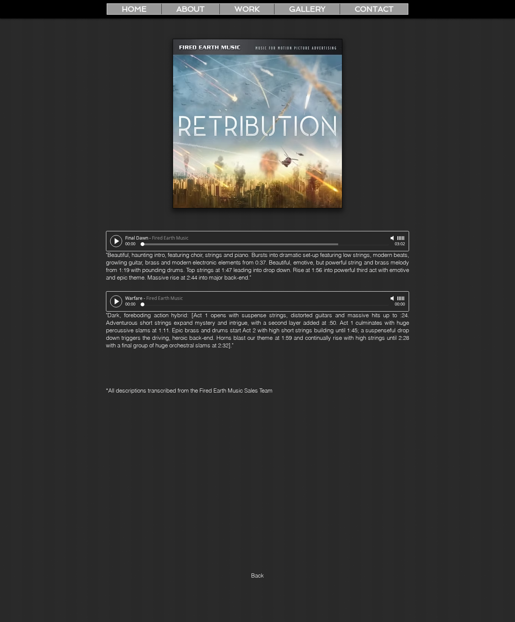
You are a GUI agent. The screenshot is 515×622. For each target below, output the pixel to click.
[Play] (116, 241)
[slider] (401, 238)
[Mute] (393, 238)
